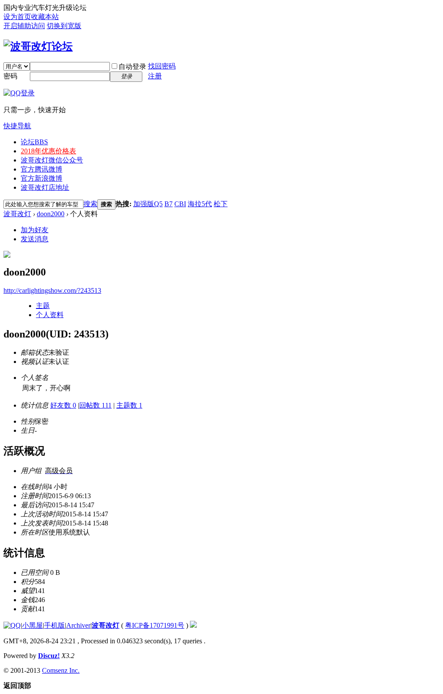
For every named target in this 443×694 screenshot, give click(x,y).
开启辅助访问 (24, 25)
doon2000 (50, 213)
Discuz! (49, 655)
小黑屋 (32, 625)
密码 (10, 76)
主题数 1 (129, 405)
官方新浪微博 (41, 178)
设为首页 (17, 16)
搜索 (90, 204)
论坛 (34, 142)
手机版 (54, 625)
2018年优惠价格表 (48, 151)
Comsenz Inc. (61, 670)
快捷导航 (17, 126)
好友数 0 (63, 405)
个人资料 (50, 314)
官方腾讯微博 (41, 169)
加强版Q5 (148, 204)
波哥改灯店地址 (45, 187)
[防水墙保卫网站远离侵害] (193, 625)
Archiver (78, 625)
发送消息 (34, 239)
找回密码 (162, 66)
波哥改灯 (17, 213)
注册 (155, 76)
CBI (180, 204)
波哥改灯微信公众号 (52, 160)
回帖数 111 (95, 405)
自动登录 (132, 66)
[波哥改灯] (38, 46)
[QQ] (12, 625)
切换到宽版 (64, 25)
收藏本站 (45, 16)
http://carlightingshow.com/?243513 (52, 290)
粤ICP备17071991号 (154, 625)
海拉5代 (200, 204)
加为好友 (34, 229)
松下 (221, 204)
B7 (168, 204)
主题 (43, 305)
